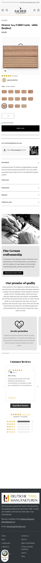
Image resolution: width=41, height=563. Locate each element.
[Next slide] (37, 386)
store (3, 539)
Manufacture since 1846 (13, 273)
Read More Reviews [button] (20, 406)
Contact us (25, 536)
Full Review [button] (11, 398)
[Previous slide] (3, 386)
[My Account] (34, 10)
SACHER (4, 20)
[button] (6, 76)
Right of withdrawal (28, 543)
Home (4, 536)
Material (4, 195)
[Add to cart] (4, 150)
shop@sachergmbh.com (16, 526)
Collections (5, 547)
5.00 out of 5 (26, 415)
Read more (5, 180)
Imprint (23, 553)
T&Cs (23, 556)
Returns (24, 539)
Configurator (6, 543)
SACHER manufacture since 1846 (29, 2)
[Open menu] (2, 10)
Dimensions (5, 188)
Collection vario (7, 202)
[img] (17, 370)
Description (5, 162)
